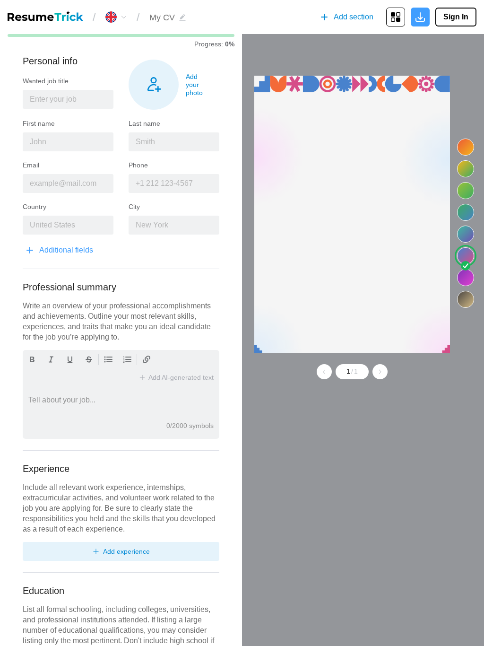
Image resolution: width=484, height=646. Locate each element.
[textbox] (68, 99)
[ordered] (127, 359)
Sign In (455, 17)
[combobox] (119, 17)
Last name (144, 123)
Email (31, 165)
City (134, 206)
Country (34, 206)
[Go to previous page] (324, 371)
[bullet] (108, 359)
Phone (138, 165)
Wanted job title (46, 81)
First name (39, 123)
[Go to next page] (380, 371)
